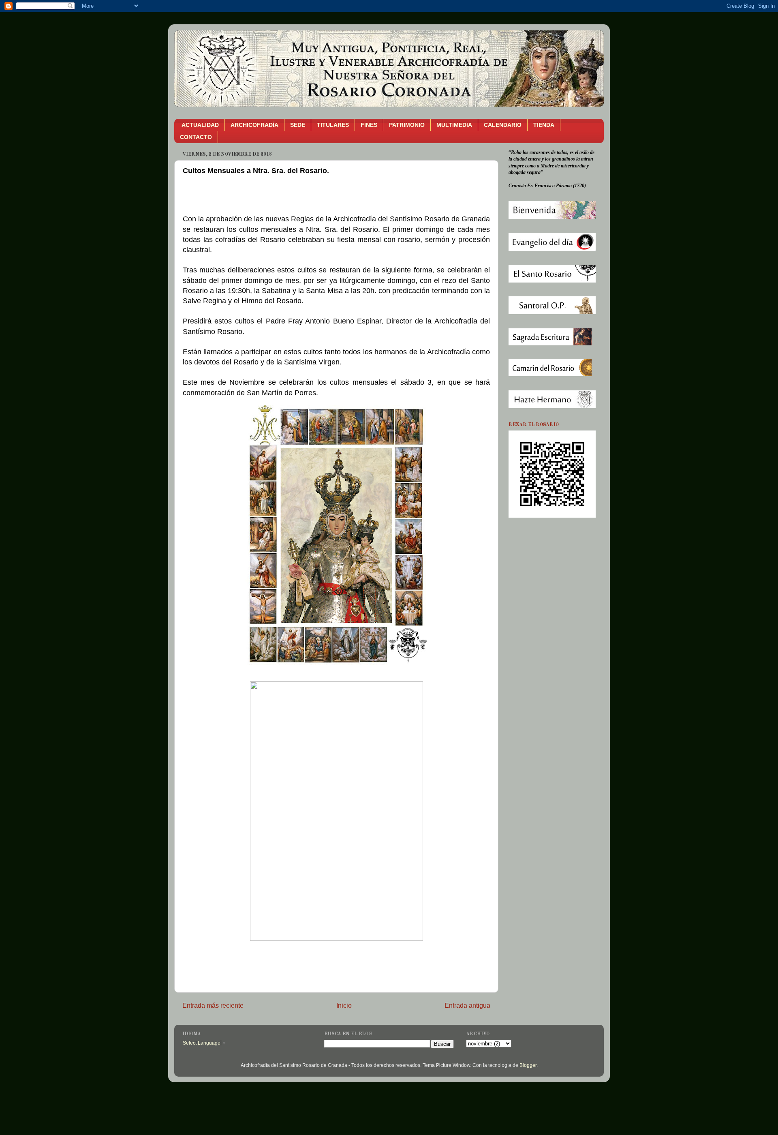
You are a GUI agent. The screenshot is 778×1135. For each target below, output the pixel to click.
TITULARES (333, 125)
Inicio (344, 1005)
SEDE (297, 125)
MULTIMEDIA (454, 125)
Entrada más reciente (213, 1005)
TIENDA (543, 125)
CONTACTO (196, 137)
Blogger (527, 1065)
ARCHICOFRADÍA (254, 125)
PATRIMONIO (407, 125)
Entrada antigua (467, 1005)
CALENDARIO (503, 125)
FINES (369, 125)
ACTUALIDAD (200, 125)
